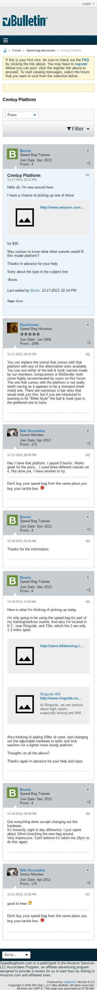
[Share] (88, 163)
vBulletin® (70, 982)
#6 (88, 814)
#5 (88, 602)
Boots (35, 290)
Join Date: (28, 160)
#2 (88, 354)
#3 (88, 455)
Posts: (25, 164)
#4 (88, 541)
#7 (88, 894)
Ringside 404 (50, 694)
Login (86, 4)
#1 (88, 175)
